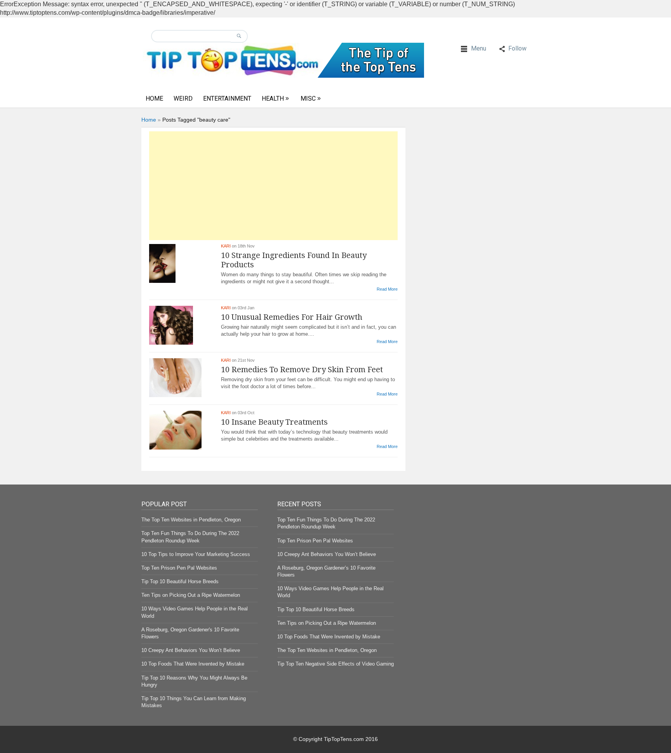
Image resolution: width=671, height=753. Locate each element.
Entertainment (227, 98)
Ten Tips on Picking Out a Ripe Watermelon (190, 595)
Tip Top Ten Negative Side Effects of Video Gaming (335, 664)
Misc (308, 98)
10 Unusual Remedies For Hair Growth (291, 317)
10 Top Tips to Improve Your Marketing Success (195, 554)
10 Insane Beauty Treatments (274, 422)
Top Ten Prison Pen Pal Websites (179, 568)
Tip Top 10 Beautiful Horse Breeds (180, 581)
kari (226, 246)
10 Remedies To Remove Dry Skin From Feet (302, 369)
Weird (183, 98)
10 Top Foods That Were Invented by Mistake (192, 664)
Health (273, 98)
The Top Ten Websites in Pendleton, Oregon (191, 520)
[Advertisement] (273, 185)
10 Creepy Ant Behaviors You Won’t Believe (190, 650)
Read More (387, 289)
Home (154, 98)
